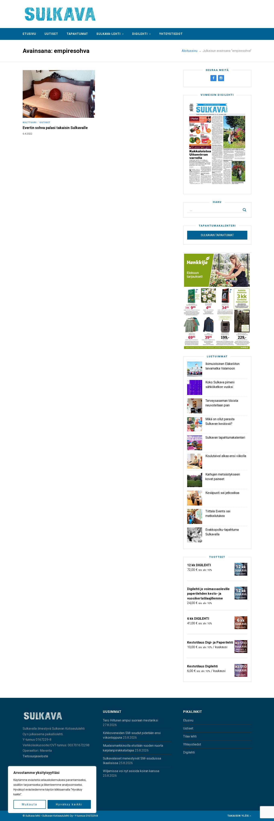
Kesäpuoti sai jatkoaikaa (222, 493)
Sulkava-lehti (108, 33)
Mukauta (29, 804)
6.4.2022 (27, 133)
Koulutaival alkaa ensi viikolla (225, 456)
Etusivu (29, 33)
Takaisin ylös (238, 815)
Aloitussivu (189, 51)
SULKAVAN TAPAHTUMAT (217, 235)
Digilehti (140, 33)
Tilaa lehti (190, 736)
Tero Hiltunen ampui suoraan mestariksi (130, 720)
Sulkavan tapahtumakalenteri (225, 437)
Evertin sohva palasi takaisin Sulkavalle (55, 128)
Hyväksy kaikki (69, 804)
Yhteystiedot (171, 33)
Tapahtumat (77, 33)
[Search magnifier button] (244, 210)
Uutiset (51, 33)
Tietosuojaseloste (35, 756)
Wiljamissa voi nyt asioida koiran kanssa (131, 771)
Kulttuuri (30, 122)
